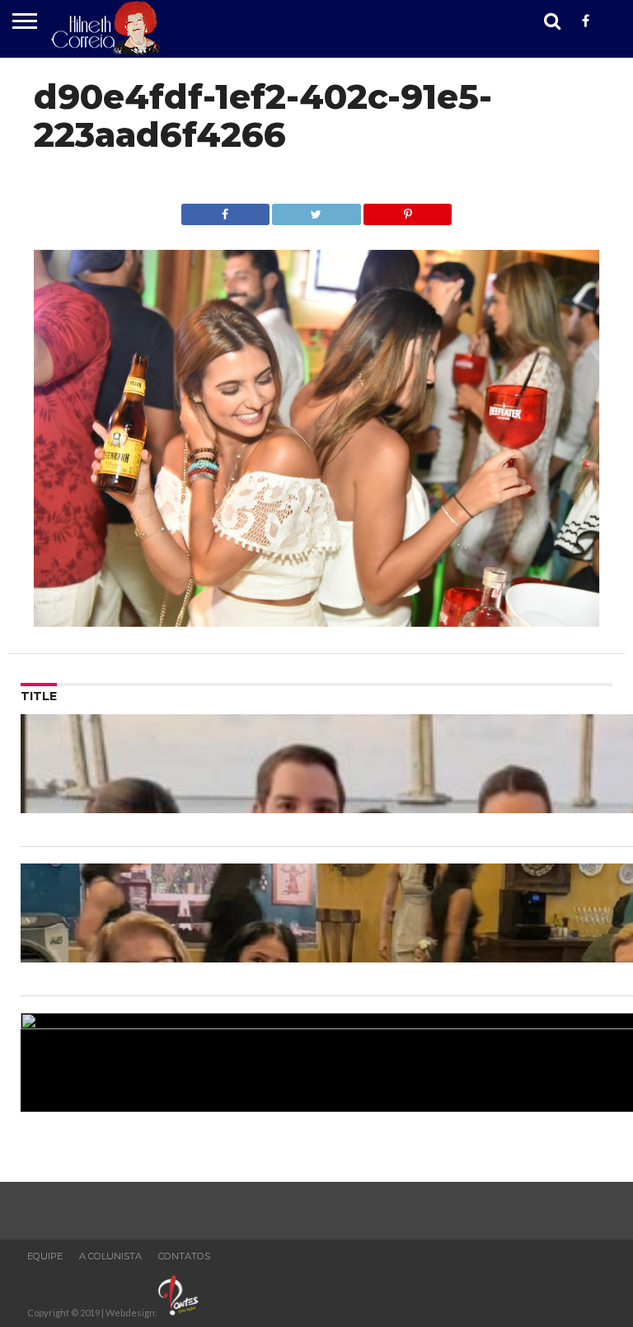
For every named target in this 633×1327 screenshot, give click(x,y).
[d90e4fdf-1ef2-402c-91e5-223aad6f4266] (317, 621)
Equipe (45, 1256)
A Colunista (110, 1256)
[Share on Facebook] (225, 210)
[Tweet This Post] (316, 210)
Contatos (184, 1256)
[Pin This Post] (407, 210)
